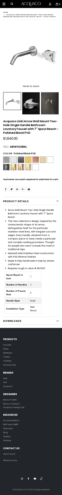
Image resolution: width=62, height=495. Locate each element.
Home (5, 12)
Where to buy (10, 460)
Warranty (8, 428)
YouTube (35, 478)
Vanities (7, 360)
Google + (23, 189)
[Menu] (4, 4)
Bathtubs (7, 352)
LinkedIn (17, 189)
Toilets (6, 356)
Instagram (22, 478)
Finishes (7, 440)
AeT (5, 382)
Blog (5, 432)
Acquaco (8, 386)
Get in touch (9, 453)
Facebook (5, 189)
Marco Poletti (10, 399)
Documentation (11, 420)
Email (28, 189)
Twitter (11, 189)
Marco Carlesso (11, 403)
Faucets (7, 344)
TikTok (41, 478)
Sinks (5, 348)
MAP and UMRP (10, 424)
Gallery (6, 436)
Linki (5, 378)
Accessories (9, 364)
